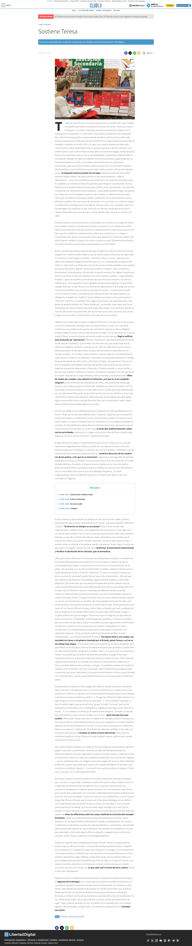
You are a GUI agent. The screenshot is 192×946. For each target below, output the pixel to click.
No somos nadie (70, 504)
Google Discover (165, 940)
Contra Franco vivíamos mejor (76, 494)
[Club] (95, 5)
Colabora (170, 5)
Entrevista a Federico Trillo (61, 1)
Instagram (156, 940)
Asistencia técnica (67, 940)
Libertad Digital (75, 934)
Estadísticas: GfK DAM (26, 943)
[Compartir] (126, 53)
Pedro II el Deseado (72, 499)
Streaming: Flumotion (40, 943)
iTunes (177, 940)
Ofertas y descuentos (103, 10)
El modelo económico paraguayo (136, 1)
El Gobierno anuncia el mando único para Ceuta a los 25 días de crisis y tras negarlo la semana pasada (101, 16)
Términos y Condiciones (37, 940)
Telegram (173, 940)
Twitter (152, 940)
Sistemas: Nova (53, 943)
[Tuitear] (130, 53)
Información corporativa (15, 940)
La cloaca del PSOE (74, 1)
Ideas (74, 10)
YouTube (160, 940)
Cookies (53, 940)
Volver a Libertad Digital (136, 5)
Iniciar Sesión (182, 5)
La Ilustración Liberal (86, 10)
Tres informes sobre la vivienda (88, 1)
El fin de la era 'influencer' (104, 1)
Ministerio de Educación (76, 917)
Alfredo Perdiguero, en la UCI (119, 1)
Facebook (148, 940)
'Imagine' (68, 508)
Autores (80, 940)
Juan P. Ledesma (44, 24)
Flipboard (169, 940)
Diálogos (116, 10)
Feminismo (64, 917)
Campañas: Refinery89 (11, 943)
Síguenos (149, 53)
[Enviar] (134, 53)
